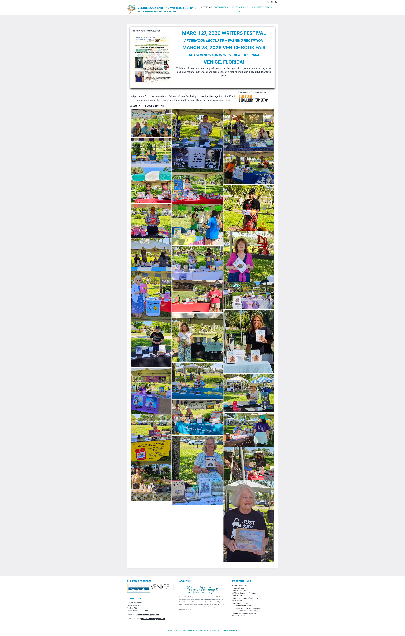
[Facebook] (268, 2)
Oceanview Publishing (240, 585)
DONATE (237, 12)
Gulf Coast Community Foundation (244, 593)
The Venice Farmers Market (242, 606)
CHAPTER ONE (206, 7)
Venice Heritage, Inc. (239, 591)
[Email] (276, 2)
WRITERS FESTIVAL (221, 7)
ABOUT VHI (269, 7)
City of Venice (237, 601)
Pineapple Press (238, 588)
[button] (151, 123)
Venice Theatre (237, 596)
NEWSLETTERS (257, 7)
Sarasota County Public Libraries (244, 613)
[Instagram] (272, 2)
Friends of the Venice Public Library (245, 611)
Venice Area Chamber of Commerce (245, 598)
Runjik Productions (230, 630)
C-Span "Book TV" (238, 616)
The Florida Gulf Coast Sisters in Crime (246, 608)
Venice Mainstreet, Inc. (240, 603)
